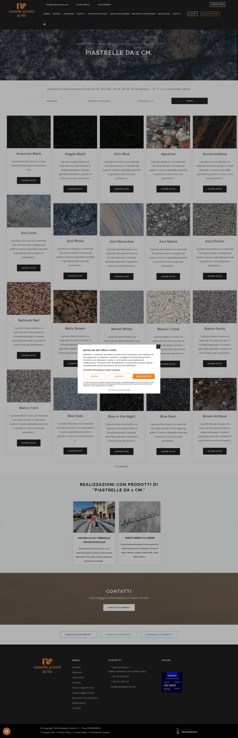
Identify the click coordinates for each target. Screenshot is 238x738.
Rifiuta (94, 376)
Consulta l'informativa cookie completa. (102, 370)
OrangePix (126, 390)
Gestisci (119, 376)
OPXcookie (111, 390)
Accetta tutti (143, 376)
